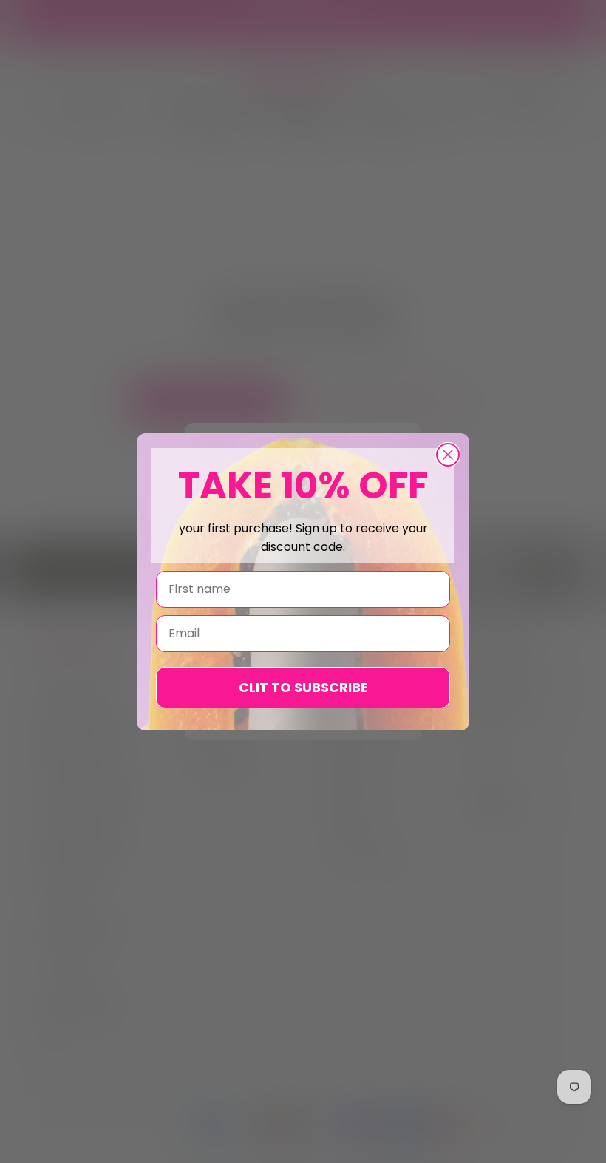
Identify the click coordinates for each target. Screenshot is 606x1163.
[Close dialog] (448, 455)
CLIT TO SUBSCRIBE (303, 687)
